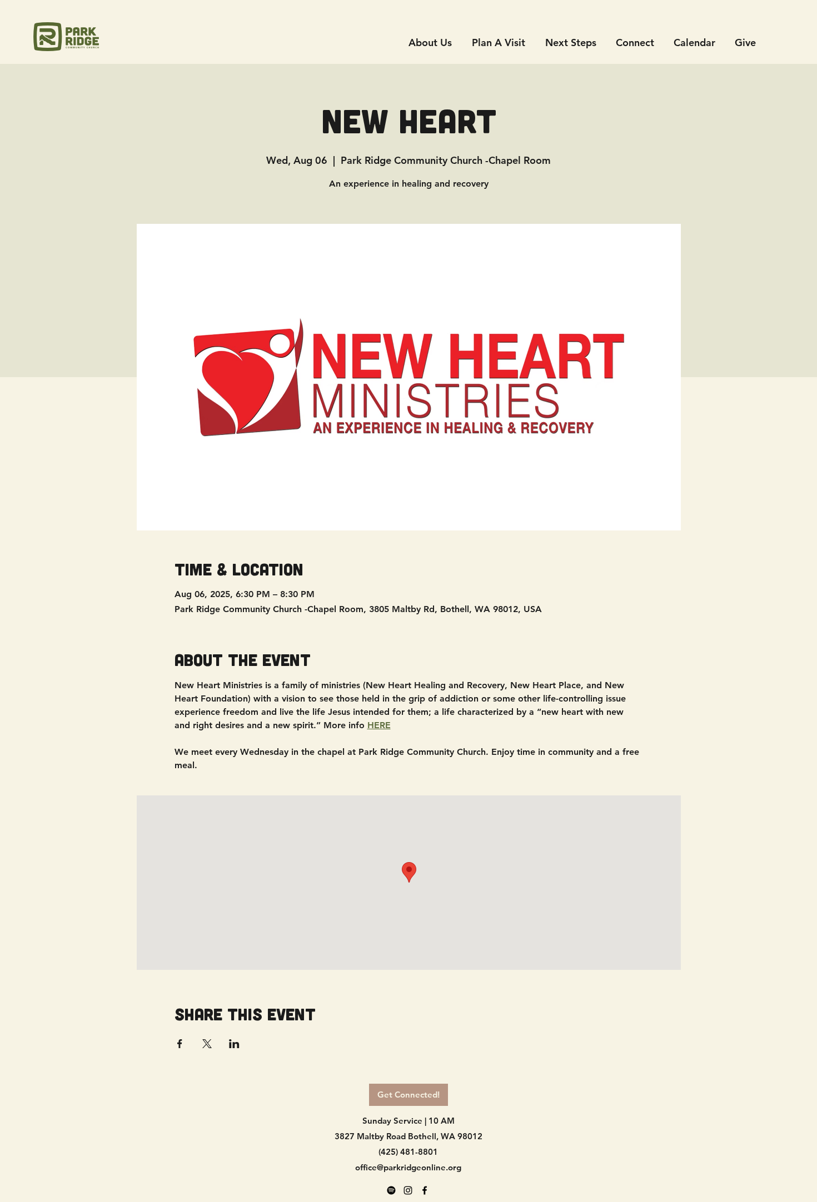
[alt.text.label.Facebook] (424, 1190)
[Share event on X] (207, 1043)
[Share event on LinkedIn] (234, 1043)
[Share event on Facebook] (180, 1043)
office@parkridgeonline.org (408, 1167)
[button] (635, 42)
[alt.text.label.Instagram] (408, 1190)
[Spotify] (391, 1190)
